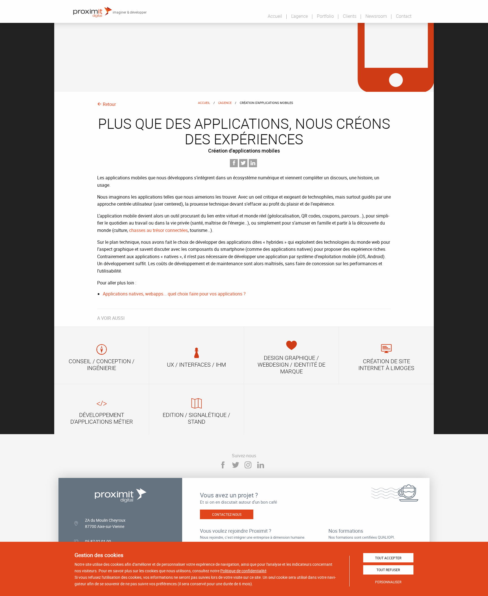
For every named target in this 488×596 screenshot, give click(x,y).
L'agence (299, 16)
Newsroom (376, 16)
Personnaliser (388, 582)
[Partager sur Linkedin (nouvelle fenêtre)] (253, 163)
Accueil (275, 16)
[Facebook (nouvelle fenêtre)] (223, 465)
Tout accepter (388, 558)
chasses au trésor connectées (158, 230)
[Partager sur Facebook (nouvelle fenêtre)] (234, 163)
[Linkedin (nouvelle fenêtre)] (261, 465)
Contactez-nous (226, 514)
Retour (109, 104)
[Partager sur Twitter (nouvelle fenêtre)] (243, 163)
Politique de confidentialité (243, 570)
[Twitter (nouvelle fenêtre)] (235, 465)
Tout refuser (388, 569)
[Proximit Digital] (92, 12)
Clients (349, 16)
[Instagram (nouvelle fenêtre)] (248, 465)
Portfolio (325, 16)
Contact (403, 16)
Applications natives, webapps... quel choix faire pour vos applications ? (174, 294)
